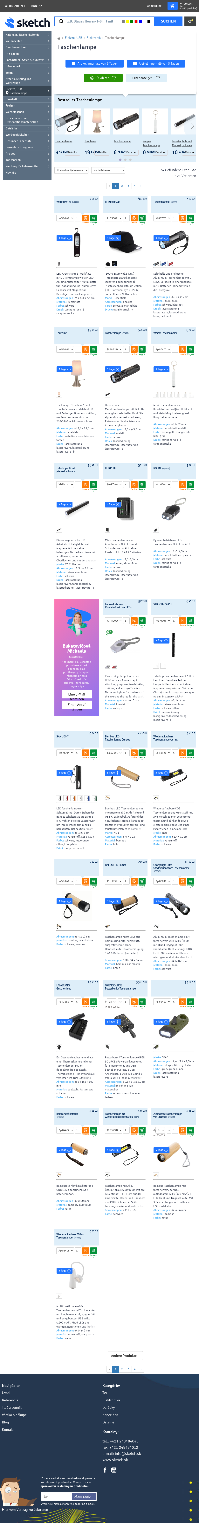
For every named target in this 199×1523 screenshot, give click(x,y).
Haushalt (11, 99)
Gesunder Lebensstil (19, 141)
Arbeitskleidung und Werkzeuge (18, 81)
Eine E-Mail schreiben (76, 695)
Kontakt (37, 6)
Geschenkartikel (16, 47)
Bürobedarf (13, 66)
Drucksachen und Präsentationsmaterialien (22, 120)
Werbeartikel (15, 6)
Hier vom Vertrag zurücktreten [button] (25, 1509)
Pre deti (11, 153)
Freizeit (10, 105)
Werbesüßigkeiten (17, 134)
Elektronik (94, 38)
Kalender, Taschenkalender (23, 34)
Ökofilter (103, 78)
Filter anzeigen (142, 78)
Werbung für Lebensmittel (22, 166)
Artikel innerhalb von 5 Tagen (159, 63)
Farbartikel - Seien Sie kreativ (25, 60)
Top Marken (13, 160)
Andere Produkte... (125, 1356)
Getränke (11, 128)
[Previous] (54, 127)
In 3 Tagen (12, 54)
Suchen (168, 21)
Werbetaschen (15, 112)
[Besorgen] (93, 218)
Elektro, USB (16, 91)
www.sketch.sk (115, 1460)
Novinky (11, 172)
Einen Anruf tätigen (77, 706)
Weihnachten (14, 41)
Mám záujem (83, 1496)
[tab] (120, 160)
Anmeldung (154, 6)
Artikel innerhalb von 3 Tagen (98, 63)
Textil (9, 73)
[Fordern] (85, 218)
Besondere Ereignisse (19, 147)
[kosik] (173, 6)
